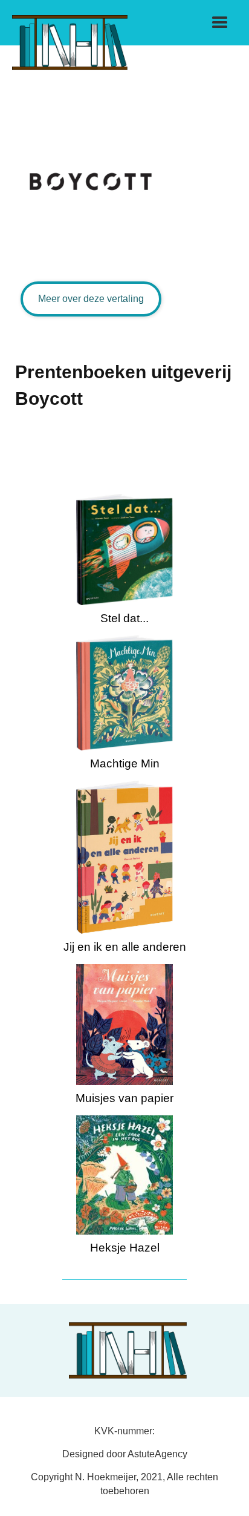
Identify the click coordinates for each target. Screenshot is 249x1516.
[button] (220, 22)
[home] (67, 35)
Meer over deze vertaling (91, 299)
